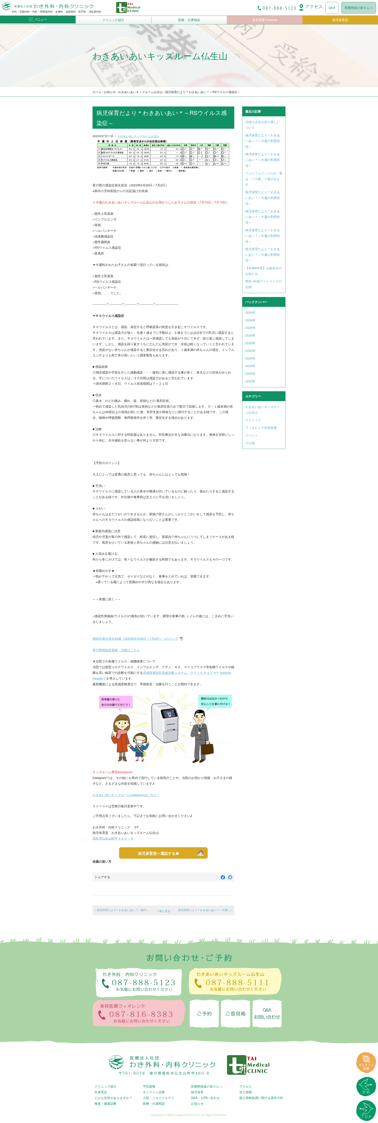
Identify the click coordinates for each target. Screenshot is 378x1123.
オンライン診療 (154, 1092)
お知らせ (110, 92)
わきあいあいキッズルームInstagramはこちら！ (126, 795)
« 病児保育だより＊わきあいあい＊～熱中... (121, 910)
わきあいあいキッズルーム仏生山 (140, 92)
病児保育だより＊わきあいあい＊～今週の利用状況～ (262, 141)
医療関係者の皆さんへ (206, 1086)
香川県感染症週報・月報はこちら (116, 650)
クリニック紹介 (113, 20)
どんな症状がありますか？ (113, 1097)
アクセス (245, 1086)
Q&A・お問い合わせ (205, 1097)
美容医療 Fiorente (264, 20)
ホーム (97, 92)
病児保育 (197, 1092)
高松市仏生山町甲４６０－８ (113, 838)
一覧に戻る (163, 911)
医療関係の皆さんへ (359, 7)
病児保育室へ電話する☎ (158, 853)
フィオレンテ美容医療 (261, 427)
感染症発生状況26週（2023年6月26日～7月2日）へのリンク (135, 638)
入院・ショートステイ (158, 1097)
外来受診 (100, 1092)
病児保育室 (340, 20)
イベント (251, 435)
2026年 (250, 312)
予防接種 (149, 1086)
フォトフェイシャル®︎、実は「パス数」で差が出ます (263, 179)
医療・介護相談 (189, 20)
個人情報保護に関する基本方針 (261, 1097)
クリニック (253, 420)
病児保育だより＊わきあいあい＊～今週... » (205, 910)
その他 (250, 443)
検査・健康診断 (105, 1103)
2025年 (250, 373)
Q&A (332, 7)
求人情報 (245, 1092)
